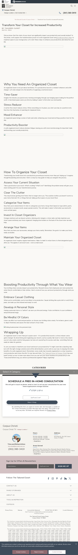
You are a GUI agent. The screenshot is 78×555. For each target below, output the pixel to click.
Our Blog (10, 504)
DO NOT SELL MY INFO (51, 510)
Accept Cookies (21, 552)
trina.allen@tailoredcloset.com (16, 446)
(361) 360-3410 (16, 449)
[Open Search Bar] (71, 6)
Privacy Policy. (51, 410)
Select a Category (11, 371)
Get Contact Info (20, 13)
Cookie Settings (57, 552)
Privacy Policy (8, 510)
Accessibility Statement (33, 510)
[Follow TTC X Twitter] (70, 478)
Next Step (32, 402)
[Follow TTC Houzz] (65, 478)
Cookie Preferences (68, 510)
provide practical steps (64, 38)
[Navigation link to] (36, 19)
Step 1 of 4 (37, 390)
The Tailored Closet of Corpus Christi (24, 19)
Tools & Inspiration (14, 500)
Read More (37, 441)
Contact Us (11, 486)
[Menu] (75, 6)
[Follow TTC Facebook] (48, 478)
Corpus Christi (9, 10)
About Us (10, 495)
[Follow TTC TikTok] (61, 478)
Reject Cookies (39, 552)
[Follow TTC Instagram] (53, 478)
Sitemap (20, 510)
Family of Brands (13, 490)
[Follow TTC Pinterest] (57, 478)
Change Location (9, 13)
